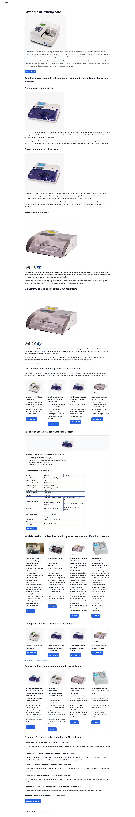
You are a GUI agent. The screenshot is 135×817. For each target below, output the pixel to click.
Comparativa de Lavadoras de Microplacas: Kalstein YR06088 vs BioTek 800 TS (55, 693)
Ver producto (31, 419)
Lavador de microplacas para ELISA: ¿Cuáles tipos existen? (100, 691)
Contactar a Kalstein (33, 801)
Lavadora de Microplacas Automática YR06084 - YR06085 (78, 399)
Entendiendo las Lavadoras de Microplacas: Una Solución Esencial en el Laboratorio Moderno (99, 563)
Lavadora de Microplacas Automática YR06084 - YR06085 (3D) (56, 399)
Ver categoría (30, 71)
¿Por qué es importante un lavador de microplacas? (77, 691)
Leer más (30, 611)
